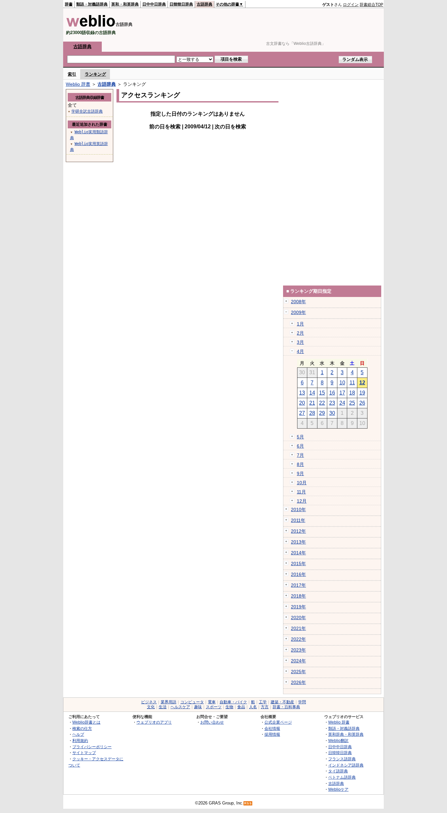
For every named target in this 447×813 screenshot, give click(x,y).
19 (362, 393)
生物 (229, 707)
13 (302, 393)
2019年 (298, 606)
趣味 (198, 707)
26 (362, 403)
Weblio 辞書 (78, 84)
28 (312, 413)
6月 (300, 446)
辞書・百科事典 (286, 707)
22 (322, 403)
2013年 (298, 542)
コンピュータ (192, 702)
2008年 (298, 301)
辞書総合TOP (371, 4)
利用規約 (80, 740)
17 (342, 393)
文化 (151, 707)
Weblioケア (338, 789)
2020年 (298, 617)
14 (312, 393)
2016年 (298, 574)
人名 (253, 707)
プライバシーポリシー (92, 747)
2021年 (298, 628)
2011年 (298, 520)
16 (332, 393)
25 (352, 403)
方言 (265, 707)
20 (302, 403)
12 (362, 382)
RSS (248, 803)
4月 (300, 351)
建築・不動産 (282, 702)
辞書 (69, 4)
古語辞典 (204, 4)
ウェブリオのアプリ (154, 722)
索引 (72, 74)
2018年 (298, 596)
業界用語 (168, 702)
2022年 (298, 639)
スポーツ (214, 707)
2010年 (298, 509)
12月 (302, 501)
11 (352, 382)
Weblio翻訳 (338, 740)
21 (312, 403)
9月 (300, 473)
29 (322, 413)
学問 (302, 702)
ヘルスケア (180, 707)
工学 (263, 702)
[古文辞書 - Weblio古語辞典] (91, 25)
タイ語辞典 (338, 771)
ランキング (95, 74)
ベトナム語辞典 (342, 777)
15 (322, 393)
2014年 (298, 552)
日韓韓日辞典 (181, 4)
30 (332, 413)
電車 (212, 702)
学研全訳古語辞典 (87, 111)
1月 (300, 323)
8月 (300, 464)
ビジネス (149, 702)
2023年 (298, 650)
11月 (301, 491)
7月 (300, 455)
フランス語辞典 (342, 759)
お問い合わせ (212, 722)
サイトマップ (84, 752)
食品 (241, 707)
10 (342, 382)
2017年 (298, 585)
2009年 (298, 312)
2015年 (298, 563)
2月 (300, 333)
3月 (300, 342)
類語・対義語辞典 (92, 4)
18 (352, 393)
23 (332, 403)
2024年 (298, 660)
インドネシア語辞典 (346, 765)
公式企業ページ (278, 722)
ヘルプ (78, 734)
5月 (300, 436)
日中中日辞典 (154, 4)
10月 (302, 482)
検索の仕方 (82, 728)
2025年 (298, 671)
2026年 (298, 682)
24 (342, 403)
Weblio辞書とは (86, 722)
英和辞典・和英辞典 (346, 734)
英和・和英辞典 (125, 4)
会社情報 (272, 728)
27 (302, 413)
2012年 (298, 531)
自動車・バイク (233, 702)
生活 (163, 707)
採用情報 (272, 734)
